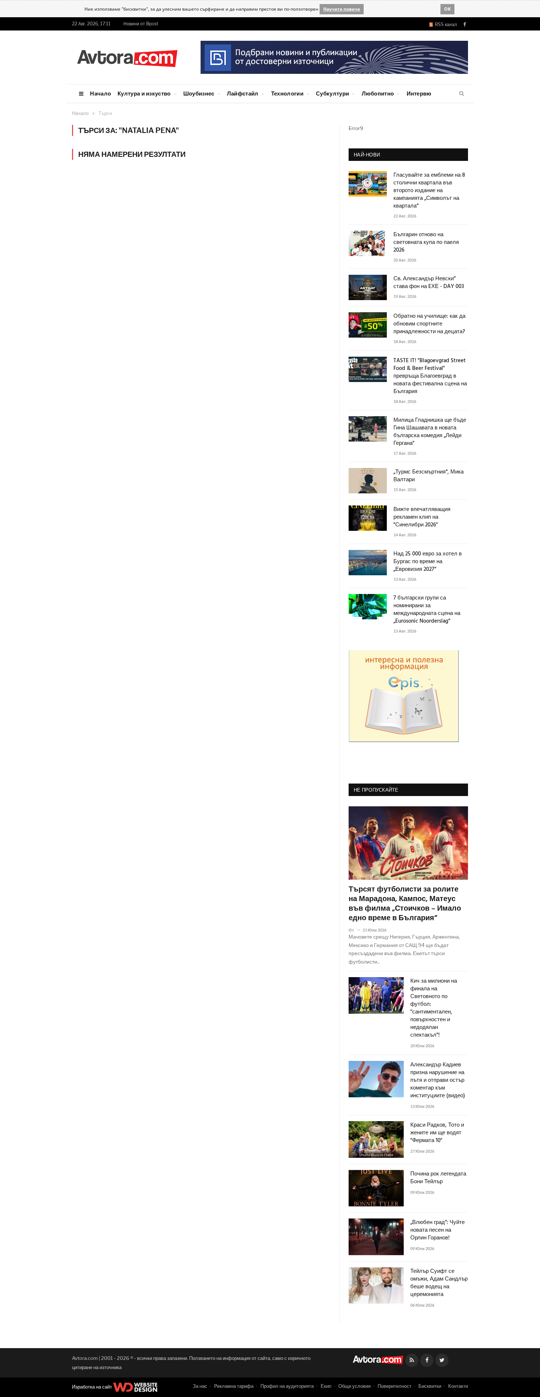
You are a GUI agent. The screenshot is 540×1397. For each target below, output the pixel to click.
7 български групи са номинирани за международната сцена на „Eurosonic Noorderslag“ (426, 609)
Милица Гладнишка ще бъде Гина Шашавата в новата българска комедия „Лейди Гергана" (429, 432)
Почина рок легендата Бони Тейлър (438, 1178)
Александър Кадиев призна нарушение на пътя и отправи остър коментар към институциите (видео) (437, 1080)
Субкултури (332, 93)
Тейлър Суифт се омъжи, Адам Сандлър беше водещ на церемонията (439, 1283)
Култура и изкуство (144, 93)
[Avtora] (127, 57)
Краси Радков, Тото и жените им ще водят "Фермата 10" (437, 1133)
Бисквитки (429, 1386)
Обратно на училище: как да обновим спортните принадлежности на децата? (429, 324)
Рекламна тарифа (233, 1386)
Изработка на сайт (92, 1387)
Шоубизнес (199, 93)
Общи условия (354, 1386)
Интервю (419, 93)
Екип (326, 1386)
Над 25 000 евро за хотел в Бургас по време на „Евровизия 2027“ (427, 561)
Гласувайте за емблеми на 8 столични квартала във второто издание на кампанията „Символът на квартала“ (429, 191)
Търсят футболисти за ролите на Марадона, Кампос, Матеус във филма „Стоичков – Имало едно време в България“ (405, 904)
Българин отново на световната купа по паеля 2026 (426, 242)
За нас (200, 1386)
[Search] (461, 93)
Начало (100, 93)
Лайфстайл (243, 93)
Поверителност (394, 1386)
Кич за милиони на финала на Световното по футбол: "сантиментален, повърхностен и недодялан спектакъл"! (433, 1008)
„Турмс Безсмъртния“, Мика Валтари (428, 476)
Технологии (287, 93)
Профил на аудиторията (287, 1386)
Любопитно (378, 93)
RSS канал (445, 24)
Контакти (458, 1386)
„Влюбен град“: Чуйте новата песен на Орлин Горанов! (437, 1230)
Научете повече (341, 9)
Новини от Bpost (140, 23)
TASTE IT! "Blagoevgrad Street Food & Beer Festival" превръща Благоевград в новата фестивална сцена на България (430, 376)
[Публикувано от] (354, 930)
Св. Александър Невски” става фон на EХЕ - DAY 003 (428, 283)
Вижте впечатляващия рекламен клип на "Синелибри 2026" (421, 517)
